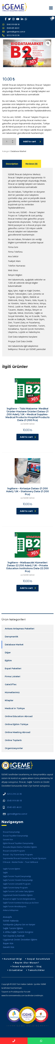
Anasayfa (7, 917)
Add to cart (29, 141)
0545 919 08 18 (13, 24)
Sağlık (5, 872)
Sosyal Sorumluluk (38, 958)
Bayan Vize (8, 943)
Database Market (18, 151)
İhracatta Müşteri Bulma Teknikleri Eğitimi (20, 847)
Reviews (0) (31, 164)
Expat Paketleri (13, 668)
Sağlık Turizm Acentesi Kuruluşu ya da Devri (21, 902)
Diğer (8, 652)
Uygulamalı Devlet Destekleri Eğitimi (18, 895)
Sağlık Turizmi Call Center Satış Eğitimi (18, 891)
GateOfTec (11, 684)
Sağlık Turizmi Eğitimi (11, 869)
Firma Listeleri (12, 676)
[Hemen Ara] (14, 1040)
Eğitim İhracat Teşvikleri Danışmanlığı (18, 843)
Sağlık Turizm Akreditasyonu (14, 906)
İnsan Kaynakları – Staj (27, 966)
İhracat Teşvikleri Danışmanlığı (15, 836)
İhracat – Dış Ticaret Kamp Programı (18, 854)
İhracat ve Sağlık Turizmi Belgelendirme (19, 899)
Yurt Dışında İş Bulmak (13, 935)
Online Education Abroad (18, 716)
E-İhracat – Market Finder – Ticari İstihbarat (20, 862)
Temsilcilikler (36, 970)
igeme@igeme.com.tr (16, 31)
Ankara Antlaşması (10, 910)
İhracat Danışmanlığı (11, 832)
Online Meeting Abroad (17, 732)
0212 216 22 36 (13, 35)
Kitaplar (9, 700)
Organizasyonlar (14, 748)
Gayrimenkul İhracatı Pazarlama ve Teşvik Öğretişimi (24, 858)
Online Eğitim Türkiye (16, 724)
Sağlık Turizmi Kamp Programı (15, 887)
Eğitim (8, 660)
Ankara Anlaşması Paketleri (19, 628)
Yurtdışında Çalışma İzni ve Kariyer (19, 924)
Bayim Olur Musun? (27, 962)
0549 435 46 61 (13, 28)
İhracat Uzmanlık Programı (14, 851)
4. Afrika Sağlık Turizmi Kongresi (18, 932)
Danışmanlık (11, 636)
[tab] (12, 164)
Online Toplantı (13, 740)
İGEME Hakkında (10, 920)
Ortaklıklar (16, 970)
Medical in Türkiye (15, 708)
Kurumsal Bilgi (13, 958)
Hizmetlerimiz (12, 692)
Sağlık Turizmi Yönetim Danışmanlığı (18, 880)
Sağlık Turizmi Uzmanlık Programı (17, 884)
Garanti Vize (8, 839)
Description (12, 164)
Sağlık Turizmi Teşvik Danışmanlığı (17, 876)
